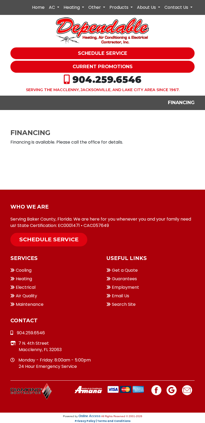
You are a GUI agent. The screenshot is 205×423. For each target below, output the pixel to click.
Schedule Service (48, 239)
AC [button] (52, 7)
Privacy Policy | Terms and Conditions (103, 421)
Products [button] (119, 7)
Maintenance (29, 304)
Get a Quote (124, 270)
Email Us (120, 296)
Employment (125, 287)
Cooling (23, 270)
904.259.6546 (106, 79)
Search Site (123, 304)
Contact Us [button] (176, 7)
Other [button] (95, 7)
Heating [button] (72, 7)
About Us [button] (147, 7)
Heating (23, 279)
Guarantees (124, 279)
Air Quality (26, 296)
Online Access (89, 416)
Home (38, 7)
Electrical (25, 287)
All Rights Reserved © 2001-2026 (121, 416)
